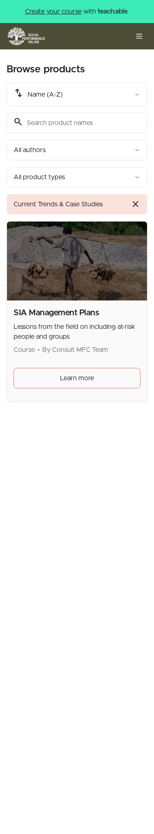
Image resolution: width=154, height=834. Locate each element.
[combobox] (77, 94)
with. (77, 11)
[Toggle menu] (139, 36)
